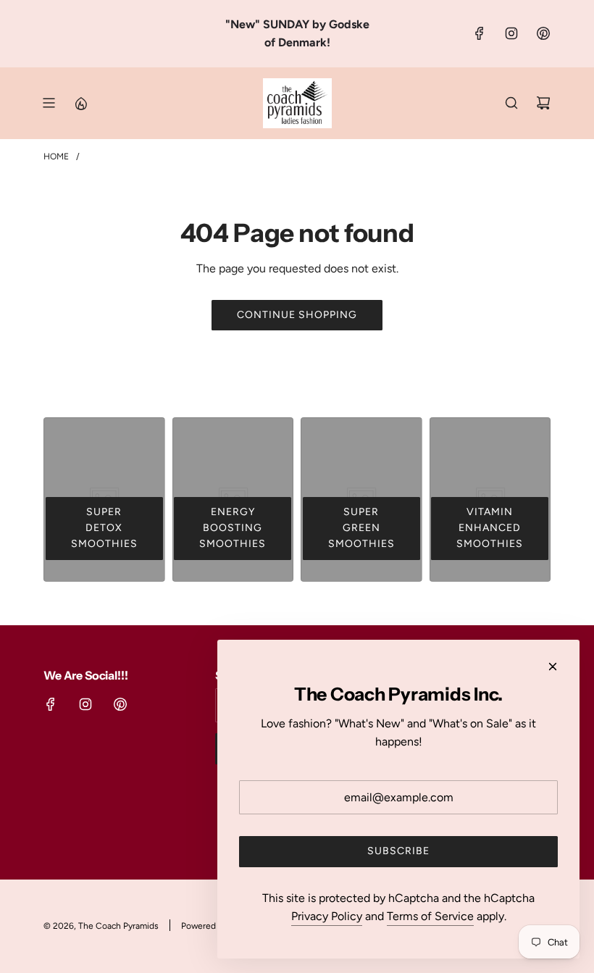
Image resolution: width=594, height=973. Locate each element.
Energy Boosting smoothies (232, 528)
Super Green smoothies (361, 528)
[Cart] (543, 103)
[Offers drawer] (80, 103)
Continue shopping (297, 315)
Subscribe (398, 851)
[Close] (553, 666)
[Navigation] (48, 103)
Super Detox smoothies (104, 528)
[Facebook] (479, 33)
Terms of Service (430, 916)
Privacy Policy (326, 916)
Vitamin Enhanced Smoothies (489, 528)
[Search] (511, 103)
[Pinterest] (543, 33)
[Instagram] (511, 33)
